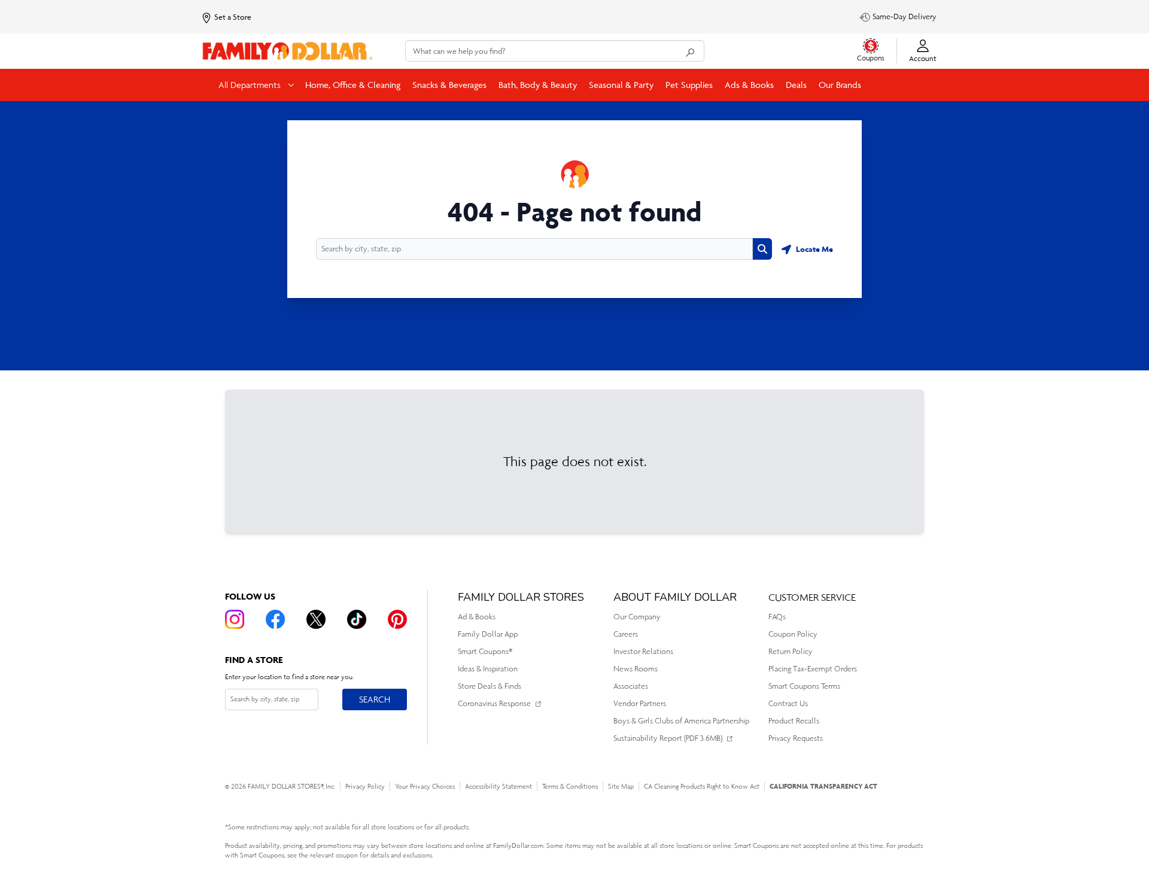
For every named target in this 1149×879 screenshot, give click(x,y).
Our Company (637, 617)
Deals (796, 84)
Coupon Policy (792, 634)
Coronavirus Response (494, 703)
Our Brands (840, 84)
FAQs (777, 617)
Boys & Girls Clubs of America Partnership (681, 721)
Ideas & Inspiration (488, 669)
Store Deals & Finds (489, 686)
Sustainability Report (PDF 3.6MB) (667, 738)
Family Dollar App (488, 634)
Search (374, 699)
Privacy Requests (795, 738)
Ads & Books (749, 84)
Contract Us (788, 703)
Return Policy (790, 651)
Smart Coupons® (485, 651)
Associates (630, 686)
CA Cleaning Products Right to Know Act (701, 786)
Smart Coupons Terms (804, 686)
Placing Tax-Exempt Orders (812, 669)
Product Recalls (793, 721)
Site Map (621, 786)
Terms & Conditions (570, 786)
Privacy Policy (365, 786)
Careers (625, 634)
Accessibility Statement (498, 786)
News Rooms (635, 669)
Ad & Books (477, 617)
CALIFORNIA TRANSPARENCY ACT (823, 785)
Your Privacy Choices (425, 786)
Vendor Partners (639, 703)
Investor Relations (643, 651)
